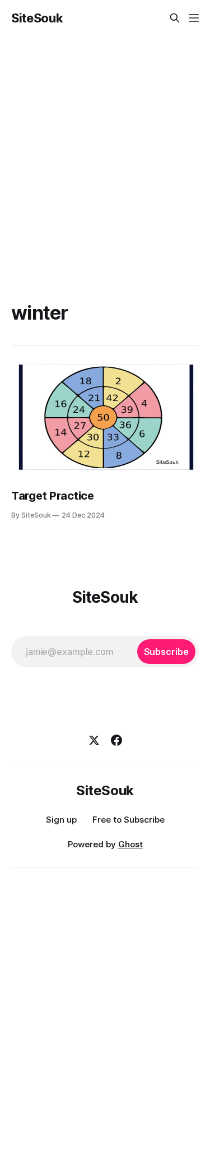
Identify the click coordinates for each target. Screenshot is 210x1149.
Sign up (61, 819)
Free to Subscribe (128, 819)
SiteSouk (37, 18)
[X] (94, 740)
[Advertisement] (105, 146)
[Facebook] (116, 740)
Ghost (130, 844)
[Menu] (194, 18)
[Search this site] (175, 18)
